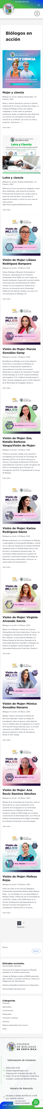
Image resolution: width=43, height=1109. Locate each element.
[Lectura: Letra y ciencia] (21, 154)
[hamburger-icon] (36, 13)
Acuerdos (6, 1003)
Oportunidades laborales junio (14, 989)
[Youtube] (39, 5)
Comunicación (8, 1010)
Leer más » (7, 127)
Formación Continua (10, 1018)
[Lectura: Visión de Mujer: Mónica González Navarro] (21, 680)
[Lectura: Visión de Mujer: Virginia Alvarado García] (21, 594)
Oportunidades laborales (12, 966)
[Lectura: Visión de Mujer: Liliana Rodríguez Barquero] (21, 236)
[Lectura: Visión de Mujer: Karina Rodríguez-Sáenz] (21, 505)
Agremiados (7, 1007)
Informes (6, 1022)
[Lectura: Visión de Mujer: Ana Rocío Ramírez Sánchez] (21, 767)
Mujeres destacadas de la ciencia (15, 1025)
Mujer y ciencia (13, 92)
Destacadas (7, 1014)
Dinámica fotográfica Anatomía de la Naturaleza (21, 985)
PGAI (4, 1029)
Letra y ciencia (13, 177)
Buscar (5, 947)
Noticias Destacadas (25, 97)
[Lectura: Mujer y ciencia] (21, 69)
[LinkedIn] (35, 5)
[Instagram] (32, 5)
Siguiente (21, 927)
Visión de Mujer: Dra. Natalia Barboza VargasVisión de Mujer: (19, 442)
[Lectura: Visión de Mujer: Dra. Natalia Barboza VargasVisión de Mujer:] (21, 415)
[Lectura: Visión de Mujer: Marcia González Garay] (21, 325)
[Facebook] (28, 5)
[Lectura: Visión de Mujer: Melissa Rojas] (21, 853)
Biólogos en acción (10, 97)
